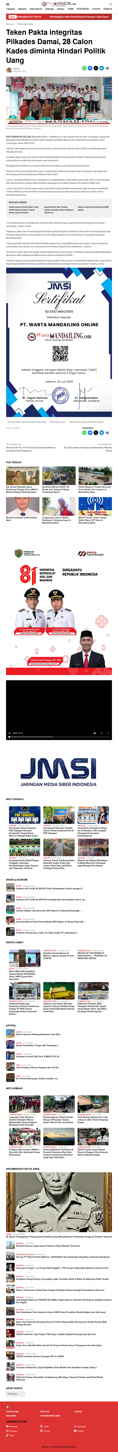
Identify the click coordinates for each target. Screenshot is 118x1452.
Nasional (20, 1243)
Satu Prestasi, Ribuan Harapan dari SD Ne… (38, 1067)
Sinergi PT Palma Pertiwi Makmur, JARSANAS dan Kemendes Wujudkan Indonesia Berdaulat (63, 1257)
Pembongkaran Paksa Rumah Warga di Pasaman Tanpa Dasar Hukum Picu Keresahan (47, 16)
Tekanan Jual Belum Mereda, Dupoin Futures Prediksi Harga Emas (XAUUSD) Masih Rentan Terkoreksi (59, 1008)
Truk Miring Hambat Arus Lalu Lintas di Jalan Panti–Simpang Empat (93, 1120)
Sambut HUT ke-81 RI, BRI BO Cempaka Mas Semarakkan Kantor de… (51, 899)
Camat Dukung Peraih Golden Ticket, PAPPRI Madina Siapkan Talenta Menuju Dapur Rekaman (24, 210)
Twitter (46, 1426)
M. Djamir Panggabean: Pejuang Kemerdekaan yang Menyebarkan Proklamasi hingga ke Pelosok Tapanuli (59, 1237)
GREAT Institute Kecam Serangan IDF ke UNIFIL (40, 1356)
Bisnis (18, 886)
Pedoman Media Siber (50, 1416)
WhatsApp (81, 1426)
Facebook (13, 1426)
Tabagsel (13, 826)
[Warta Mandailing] (59, 4)
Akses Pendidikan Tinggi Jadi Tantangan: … (38, 1045)
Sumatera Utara (50, 951)
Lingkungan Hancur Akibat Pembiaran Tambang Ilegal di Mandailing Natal (56, 520)
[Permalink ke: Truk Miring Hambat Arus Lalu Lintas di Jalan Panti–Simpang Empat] (93, 1104)
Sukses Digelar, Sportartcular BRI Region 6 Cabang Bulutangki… (49, 911)
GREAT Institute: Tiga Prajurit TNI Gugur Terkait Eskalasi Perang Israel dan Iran (56, 1334)
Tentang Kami (12, 1411)
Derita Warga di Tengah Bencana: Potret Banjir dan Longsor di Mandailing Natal (95, 489)
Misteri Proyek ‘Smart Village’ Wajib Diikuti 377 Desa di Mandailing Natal (93, 520)
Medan (12, 969)
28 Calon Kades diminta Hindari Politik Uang (27, 422)
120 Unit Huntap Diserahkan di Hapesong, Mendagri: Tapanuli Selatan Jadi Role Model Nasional (59, 1378)
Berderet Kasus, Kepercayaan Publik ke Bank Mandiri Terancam (48, 1246)
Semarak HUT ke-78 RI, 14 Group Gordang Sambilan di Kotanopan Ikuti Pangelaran (30, 447)
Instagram (13, 1431)
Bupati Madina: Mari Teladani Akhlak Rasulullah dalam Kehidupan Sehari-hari (58, 210)
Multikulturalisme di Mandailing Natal (21, 519)
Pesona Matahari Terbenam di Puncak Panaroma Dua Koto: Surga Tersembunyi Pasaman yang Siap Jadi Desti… (58, 1153)
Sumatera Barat (15, 1115)
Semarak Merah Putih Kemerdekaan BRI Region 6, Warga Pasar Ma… (51, 922)
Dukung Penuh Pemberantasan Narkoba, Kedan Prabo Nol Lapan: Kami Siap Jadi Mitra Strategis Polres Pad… (59, 864)
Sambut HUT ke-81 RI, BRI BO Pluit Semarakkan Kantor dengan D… (50, 888)
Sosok (8, 1234)
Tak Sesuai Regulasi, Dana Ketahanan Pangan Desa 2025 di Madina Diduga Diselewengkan (22, 489)
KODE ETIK (44, 1411)
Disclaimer (11, 1416)
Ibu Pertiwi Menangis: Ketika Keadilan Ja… (37, 1078)
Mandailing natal (57, 422)
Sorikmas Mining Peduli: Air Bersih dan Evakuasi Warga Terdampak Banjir (55, 489)
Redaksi (78, 1411)
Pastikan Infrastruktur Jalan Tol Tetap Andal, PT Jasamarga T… (47, 933)
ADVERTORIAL (21, 1254)
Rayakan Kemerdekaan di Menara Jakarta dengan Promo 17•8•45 (58, 956)
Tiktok (12, 1435)
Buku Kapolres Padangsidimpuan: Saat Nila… (39, 1034)
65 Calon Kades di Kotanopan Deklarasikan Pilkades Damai (88, 447)
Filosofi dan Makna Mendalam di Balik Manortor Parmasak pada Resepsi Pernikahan (92, 863)
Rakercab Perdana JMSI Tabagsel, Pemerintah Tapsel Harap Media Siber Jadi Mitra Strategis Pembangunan (92, 1008)
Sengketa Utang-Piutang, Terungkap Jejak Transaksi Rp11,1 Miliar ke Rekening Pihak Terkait (62, 1279)
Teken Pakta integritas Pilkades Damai (86, 422)
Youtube (80, 1431)
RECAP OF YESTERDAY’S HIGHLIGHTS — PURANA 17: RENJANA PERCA (92, 956)
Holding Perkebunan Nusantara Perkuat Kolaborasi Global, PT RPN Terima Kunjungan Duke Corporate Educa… (24, 1009)
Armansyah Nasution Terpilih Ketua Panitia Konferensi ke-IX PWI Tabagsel (58, 831)
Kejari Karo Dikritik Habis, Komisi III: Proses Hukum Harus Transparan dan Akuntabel (58, 1345)
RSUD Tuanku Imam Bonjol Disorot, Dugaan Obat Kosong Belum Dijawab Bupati (93, 1152)
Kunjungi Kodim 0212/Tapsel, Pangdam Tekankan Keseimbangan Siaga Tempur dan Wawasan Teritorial (24, 864)
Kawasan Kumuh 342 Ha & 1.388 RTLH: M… (38, 1056)
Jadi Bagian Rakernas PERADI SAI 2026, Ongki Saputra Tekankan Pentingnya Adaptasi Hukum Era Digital (64, 1301)
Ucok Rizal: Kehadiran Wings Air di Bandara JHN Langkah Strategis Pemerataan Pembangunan (92, 832)
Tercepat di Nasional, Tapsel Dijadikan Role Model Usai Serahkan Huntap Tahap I (56, 1367)
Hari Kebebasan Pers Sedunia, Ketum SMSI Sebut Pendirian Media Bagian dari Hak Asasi (61, 1312)
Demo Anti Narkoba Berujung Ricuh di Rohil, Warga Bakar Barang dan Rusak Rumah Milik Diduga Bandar (61, 1323)
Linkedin (46, 1431)
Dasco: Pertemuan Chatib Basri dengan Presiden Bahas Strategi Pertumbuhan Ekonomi (60, 1290)
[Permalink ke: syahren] (9, 70)
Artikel (19, 1032)
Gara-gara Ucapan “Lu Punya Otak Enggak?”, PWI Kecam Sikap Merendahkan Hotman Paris (62, 1268)
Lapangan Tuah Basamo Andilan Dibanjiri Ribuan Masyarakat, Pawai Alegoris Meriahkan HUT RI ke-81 (23, 1121)
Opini (18, 1065)
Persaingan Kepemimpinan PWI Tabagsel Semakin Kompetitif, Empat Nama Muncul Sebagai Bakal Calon (23, 832)
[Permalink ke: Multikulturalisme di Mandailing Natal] (22, 506)
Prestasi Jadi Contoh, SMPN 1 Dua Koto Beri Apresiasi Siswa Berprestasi (24, 1152)
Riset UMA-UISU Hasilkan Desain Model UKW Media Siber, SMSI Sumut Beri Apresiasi (22, 975)
